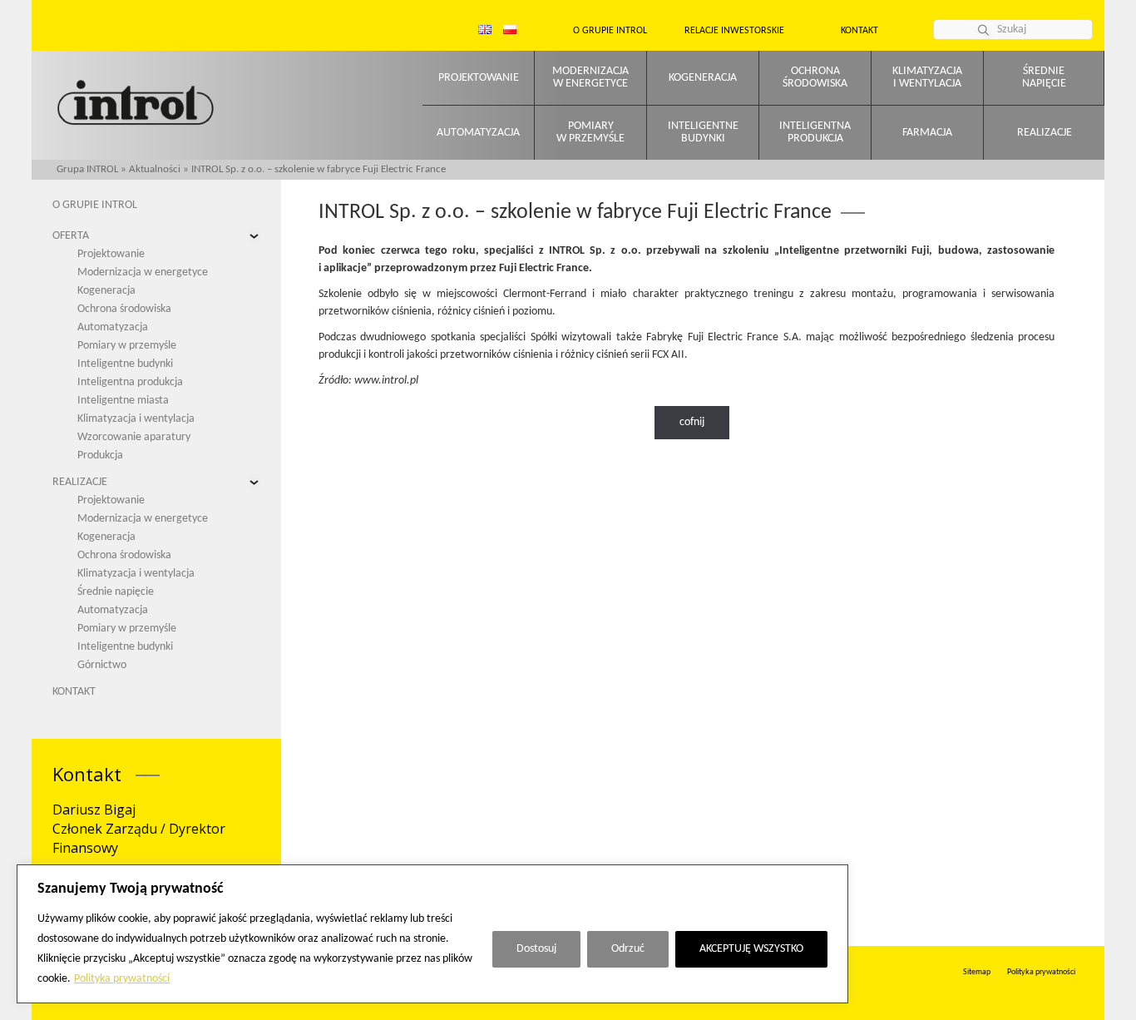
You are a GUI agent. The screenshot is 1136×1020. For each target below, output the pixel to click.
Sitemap (976, 972)
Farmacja (927, 132)
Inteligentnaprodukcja (815, 132)
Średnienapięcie (1044, 77)
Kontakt (859, 31)
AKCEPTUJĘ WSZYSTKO (751, 949)
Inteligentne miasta (123, 400)
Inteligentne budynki (125, 364)
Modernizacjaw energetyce (590, 77)
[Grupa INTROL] (136, 104)
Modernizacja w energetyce (142, 272)
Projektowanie (478, 78)
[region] (432, 933)
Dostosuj (536, 949)
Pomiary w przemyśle (126, 345)
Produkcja (100, 455)
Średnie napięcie (115, 592)
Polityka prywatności (122, 979)
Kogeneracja (703, 78)
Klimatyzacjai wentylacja (927, 77)
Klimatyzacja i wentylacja (136, 419)
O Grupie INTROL (94, 205)
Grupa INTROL (87, 169)
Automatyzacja (478, 132)
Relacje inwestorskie (734, 31)
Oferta (70, 236)
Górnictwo (101, 665)
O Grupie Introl (610, 31)
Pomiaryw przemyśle (590, 132)
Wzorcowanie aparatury (133, 437)
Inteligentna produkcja (130, 382)
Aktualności (154, 169)
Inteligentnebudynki (703, 132)
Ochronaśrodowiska (815, 77)
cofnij (691, 422)
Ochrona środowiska (124, 309)
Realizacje (1044, 132)
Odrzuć (628, 949)
